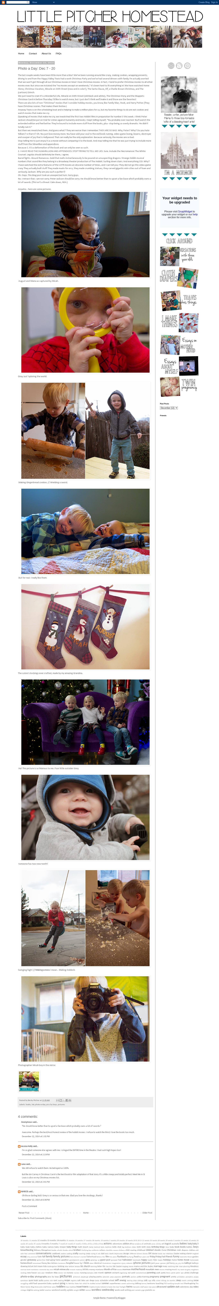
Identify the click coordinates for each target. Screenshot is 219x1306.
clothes (192, 1250)
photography (41, 1277)
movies (162, 1270)
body (172, 1247)
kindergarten (52, 1266)
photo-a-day (40, 1105)
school (111, 1281)
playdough (84, 1277)
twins (129, 1286)
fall (43, 1257)
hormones (62, 1263)
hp (81, 1263)
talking (138, 1284)
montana (99, 1270)
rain (51, 1281)
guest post (105, 1260)
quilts (41, 1281)
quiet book (33, 1281)
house (76, 1263)
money (92, 1270)
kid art (31, 1266)
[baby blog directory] (29, 1092)
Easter (176, 1254)
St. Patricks (70, 1284)
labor (66, 1266)
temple (177, 1284)
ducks (160, 1254)
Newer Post (24, 1213)
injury (123, 1263)
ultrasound (161, 1287)
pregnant (165, 1276)
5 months (54, 1244)
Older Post (147, 1213)
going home (55, 1260)
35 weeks (37, 1244)
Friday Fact (160, 1257)
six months (171, 1281)
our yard (131, 1273)
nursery (70, 1273)
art (163, 1244)
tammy (144, 1284)
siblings (140, 1281)
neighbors (194, 1270)
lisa (107, 1266)
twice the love (113, 1287)
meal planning (184, 1266)
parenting (151, 1273)
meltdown (35, 1270)
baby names (48, 1247)
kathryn (188, 1263)
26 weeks (153, 1240)
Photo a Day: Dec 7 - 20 (36, 68)
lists (110, 1266)
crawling (82, 1254)
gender (24, 1260)
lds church (85, 1266)
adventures (117, 1244)
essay (24, 1256)
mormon (126, 1269)
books (28, 1105)
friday (152, 1257)
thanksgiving (189, 1284)
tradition (73, 1287)
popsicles (117, 1277)
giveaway (31, 1260)
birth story (146, 1247)
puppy (196, 1277)
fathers (99, 1257)
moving (168, 1270)
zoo (154, 1290)
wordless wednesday (103, 1290)
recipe (67, 1280)
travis (85, 1286)
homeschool (26, 1263)
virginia (30, 1290)
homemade (194, 1260)
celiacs (102, 1250)
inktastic (129, 1263)
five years (113, 1257)
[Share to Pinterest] (70, 1100)
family (49, 1256)
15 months (70, 1240)
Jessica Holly (26, 1146)
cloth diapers (182, 1250)
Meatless (194, 1266)
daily (107, 1254)
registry (74, 1281)
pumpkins (189, 1277)
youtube (148, 1290)
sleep (178, 1280)
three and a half (41, 1287)
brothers (77, 1250)
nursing (83, 1273)
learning (93, 1266)
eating (182, 1254)
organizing (123, 1273)
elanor (189, 1254)
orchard (115, 1273)
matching (171, 1266)
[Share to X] (63, 1100)
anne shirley (156, 1244)
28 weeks (161, 1240)
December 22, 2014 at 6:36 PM (36, 1200)
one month (99, 1273)
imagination (116, 1263)
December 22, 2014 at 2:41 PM (36, 1182)
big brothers (126, 1247)
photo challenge (192, 1273)
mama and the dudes (143, 1266)
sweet (123, 1284)
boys (195, 1246)
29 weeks (169, 1240)
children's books (153, 1250)
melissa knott (26, 1270)
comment (31, 1254)
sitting (163, 1281)
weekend (56, 1290)
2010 (135, 1240)
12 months (42, 1240)
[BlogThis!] (60, 1100)
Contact (33, 53)
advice (126, 1244)
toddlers (60, 1286)
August (167, 1244)
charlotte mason (112, 1250)
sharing (129, 1281)
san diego (90, 1281)
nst (65, 1273)
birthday (155, 1247)
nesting (23, 1273)
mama (131, 1266)
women (88, 1290)
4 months (46, 1244)
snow (196, 1280)
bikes (134, 1247)
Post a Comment (29, 1206)
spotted (55, 1284)
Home (21, 53)
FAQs (58, 53)
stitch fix (86, 1284)
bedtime (108, 1247)
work (122, 1290)
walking (36, 1290)
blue (167, 1247)
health (150, 1260)
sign (149, 1281)
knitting (61, 1266)
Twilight (123, 1287)
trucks (97, 1287)
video (195, 1287)
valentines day (186, 1287)
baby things (72, 1247)
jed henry (171, 1263)
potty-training (143, 1277)
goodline (65, 1260)
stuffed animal (95, 1284)
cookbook (56, 1254)
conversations (43, 1253)
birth (139, 1247)
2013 (140, 1240)
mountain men (152, 1269)
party (163, 1273)
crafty (75, 1253)
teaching (159, 1284)
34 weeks (29, 1244)
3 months (176, 1240)
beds (102, 1247)
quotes (46, 1281)
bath (80, 1247)
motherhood (138, 1269)
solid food (33, 1284)
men (51, 1270)
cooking (69, 1254)
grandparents (74, 1260)
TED (165, 1284)
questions (24, 1281)
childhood (141, 1250)
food (136, 1257)
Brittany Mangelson (42, 1250)
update (171, 1286)
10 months (25, 1240)
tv (107, 1287)
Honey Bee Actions (50, 1263)
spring (62, 1283)
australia (175, 1244)
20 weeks (129, 1240)
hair (120, 1260)
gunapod (114, 1260)
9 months (77, 1244)
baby (190, 1244)
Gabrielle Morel (186, 1257)
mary (165, 1266)
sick (145, 1280)
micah (56, 1269)
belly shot (116, 1247)
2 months (112, 1240)
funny (176, 1256)
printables (181, 1277)
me (176, 1266)
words (117, 1290)
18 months (96, 1240)
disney (145, 1254)
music (174, 1270)
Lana (23, 1164)
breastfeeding (27, 1250)
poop (112, 1277)
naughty (187, 1270)
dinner (139, 1254)
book (177, 1247)
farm (72, 1257)
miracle (72, 1270)
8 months (69, 1244)
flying (131, 1257)
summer (105, 1283)
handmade (137, 1260)
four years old (144, 1257)
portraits (126, 1277)
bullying (85, 1250)
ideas (91, 1263)
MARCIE (24, 1191)
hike (155, 1260)
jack (153, 1263)
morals (119, 1270)
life (104, 1266)
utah (177, 1287)
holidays (167, 1260)
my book (181, 1270)
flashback (121, 1257)
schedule (104, 1281)
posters (133, 1277)
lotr (33, 1105)
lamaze (77, 1266)
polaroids (106, 1277)
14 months (61, 1240)
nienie (60, 1273)
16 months (79, 1240)
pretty (173, 1277)
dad (102, 1254)
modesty (79, 1270)
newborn (49, 1273)
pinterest (76, 1277)
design (126, 1254)
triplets (92, 1287)
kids (45, 1266)
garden (195, 1257)
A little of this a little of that (92, 1244)
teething (170, 1284)
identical (98, 1263)
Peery (168, 1273)
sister (158, 1281)
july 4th (181, 1263)
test (182, 1284)
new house (32, 1273)
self (117, 1280)
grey (88, 1260)
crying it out (95, 1254)
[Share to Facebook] (66, 1100)
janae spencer (160, 1263)
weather (48, 1290)
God (48, 1260)
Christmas (171, 1250)
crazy (88, 1254)
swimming (130, 1284)
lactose (71, 1266)
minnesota (64, 1269)
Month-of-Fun (110, 1269)
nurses (76, 1273)
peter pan (180, 1273)
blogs (162, 1247)
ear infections (168, 1254)
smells (183, 1281)
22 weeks (145, 1240)
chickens (121, 1250)
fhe (103, 1257)
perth (173, 1273)
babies (183, 1243)
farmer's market (80, 1257)
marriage (158, 1266)
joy (176, 1263)
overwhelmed (141, 1273)
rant (55, 1281)
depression (118, 1254)
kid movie (38, 1266)
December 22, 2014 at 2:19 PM (36, 1154)
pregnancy (154, 1277)
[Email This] (57, 1100)
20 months (121, 1240)
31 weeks (184, 1240)
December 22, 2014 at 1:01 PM (36, 1136)
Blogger (121, 1298)
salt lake (81, 1281)
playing (92, 1277)
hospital (69, 1263)
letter (99, 1266)
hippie (160, 1260)
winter (82, 1290)
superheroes (115, 1284)
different (133, 1254)
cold (197, 1250)
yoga (143, 1290)
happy (144, 1260)
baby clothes (36, 1247)
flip (127, 1257)
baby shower (60, 1247)
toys (67, 1287)
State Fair (78, 1284)
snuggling (24, 1284)
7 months (62, 1244)
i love (86, 1263)
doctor (154, 1254)
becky (91, 1247)
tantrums (151, 1284)
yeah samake (136, 1290)
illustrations (106, 1263)
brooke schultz (56, 1250)
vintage (23, 1290)
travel (79, 1287)
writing (128, 1290)
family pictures (61, 1256)
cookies (63, 1254)
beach (85, 1247)
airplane (138, 1244)
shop (135, 1281)
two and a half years (140, 1287)
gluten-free (41, 1260)
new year (41, 1273)
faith (40, 1257)
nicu (55, 1273)
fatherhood (91, 1257)
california (95, 1250)
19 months (105, 1240)
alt (142, 1244)
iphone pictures (142, 1263)
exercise (34, 1257)
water (42, 1290)
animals (147, 1244)
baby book (25, 1247)
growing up (95, 1260)
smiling (190, 1281)
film (107, 1257)
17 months (88, 1240)
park (158, 1273)
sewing (122, 1280)
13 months (51, 1240)
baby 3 (195, 1244)
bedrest (97, 1247)
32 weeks (192, 1240)
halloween (127, 1260)
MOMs (86, 1270)
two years (152, 1287)
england (195, 1254)
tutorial (103, 1287)
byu (90, 1250)
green (82, 1260)
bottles (189, 1247)
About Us (46, 53)
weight (76, 1290)
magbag (125, 1266)
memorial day (44, 1270)
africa (131, 1244)
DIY (150, 1253)
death (111, 1254)
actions (108, 1243)
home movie (183, 1260)
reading (61, 1281)
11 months (33, 1240)
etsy (28, 1257)
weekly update (66, 1290)
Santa (97, 1281)
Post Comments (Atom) (40, 1218)
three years (51, 1287)
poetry (99, 1277)
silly (153, 1281)
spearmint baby (45, 1284)
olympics (90, 1273)
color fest (24, 1254)
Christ (163, 1250)
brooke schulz (68, 1250)
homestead (37, 1263)
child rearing (130, 1250)
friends (169, 1257)
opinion (108, 1273)
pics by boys (51, 1105)
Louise (119, 1266)
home (174, 1260)
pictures (61, 1105)
